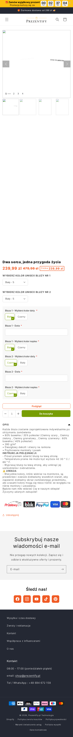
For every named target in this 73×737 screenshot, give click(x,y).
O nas (10, 648)
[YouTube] (36, 599)
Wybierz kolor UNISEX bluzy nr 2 (27, 292)
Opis (6, 424)
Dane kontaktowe (38, 730)
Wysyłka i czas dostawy (21, 618)
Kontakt (11, 633)
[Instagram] (27, 599)
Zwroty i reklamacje (18, 625)
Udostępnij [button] (12, 515)
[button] (7, 19)
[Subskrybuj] (62, 569)
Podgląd (36, 406)
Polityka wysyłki (53, 724)
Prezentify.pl (34, 715)
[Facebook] (17, 599)
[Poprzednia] (6, 64)
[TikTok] (46, 599)
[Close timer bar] (69, 2)
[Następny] (67, 64)
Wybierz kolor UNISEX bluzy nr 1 (27, 275)
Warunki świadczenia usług (28, 724)
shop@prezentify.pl (27, 675)
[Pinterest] (55, 599)
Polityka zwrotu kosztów (30, 719)
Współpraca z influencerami (23, 640)
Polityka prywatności (56, 719)
